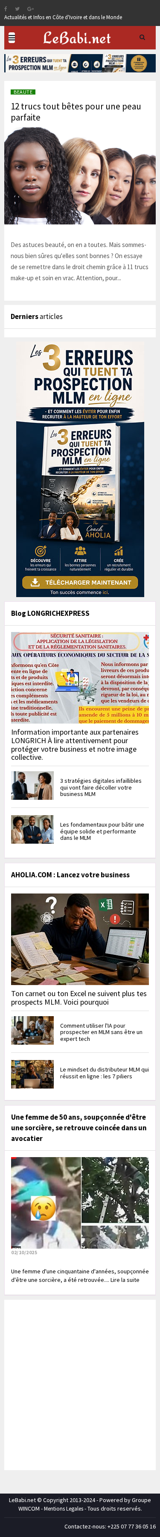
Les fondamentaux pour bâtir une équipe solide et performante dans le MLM (102, 831)
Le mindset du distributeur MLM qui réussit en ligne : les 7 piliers (104, 1073)
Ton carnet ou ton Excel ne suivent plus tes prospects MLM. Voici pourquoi (79, 997)
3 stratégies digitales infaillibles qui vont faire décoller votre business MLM (101, 787)
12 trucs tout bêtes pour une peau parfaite (76, 112)
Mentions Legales (63, 1508)
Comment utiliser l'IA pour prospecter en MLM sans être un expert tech (101, 1032)
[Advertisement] (80, 1384)
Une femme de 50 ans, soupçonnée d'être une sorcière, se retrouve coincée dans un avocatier (79, 1127)
